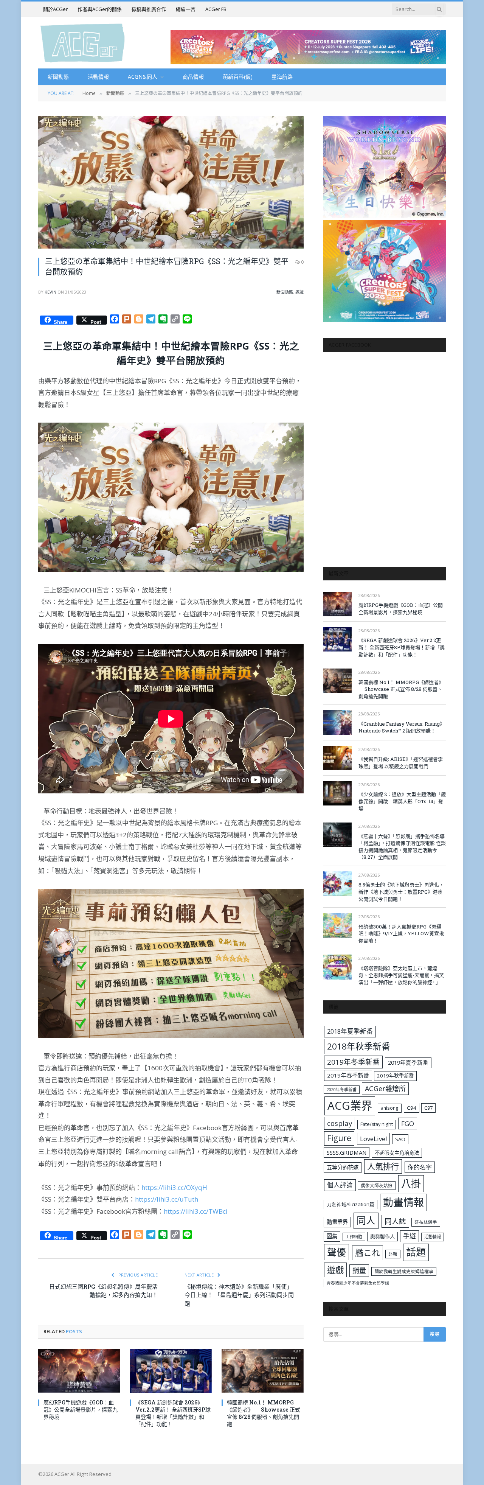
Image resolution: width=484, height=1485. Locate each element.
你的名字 (420, 1167)
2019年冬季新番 (353, 1062)
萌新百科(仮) (238, 76)
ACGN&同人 (142, 76)
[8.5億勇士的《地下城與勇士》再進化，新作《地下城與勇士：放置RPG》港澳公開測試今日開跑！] (337, 883)
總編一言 (185, 9)
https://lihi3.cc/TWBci (196, 1211)
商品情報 (193, 76)
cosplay (339, 1123)
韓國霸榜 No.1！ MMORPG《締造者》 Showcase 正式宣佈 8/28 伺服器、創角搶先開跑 (263, 1413)
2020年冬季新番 (342, 1089)
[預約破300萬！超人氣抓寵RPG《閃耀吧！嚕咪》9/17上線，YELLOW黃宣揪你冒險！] (337, 925)
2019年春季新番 (348, 1075)
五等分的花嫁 (342, 1167)
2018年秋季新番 (358, 1046)
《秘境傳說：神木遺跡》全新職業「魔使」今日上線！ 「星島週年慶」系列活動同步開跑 (239, 1295)
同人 (366, 1220)
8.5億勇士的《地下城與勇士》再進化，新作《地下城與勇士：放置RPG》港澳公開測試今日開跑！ (401, 891)
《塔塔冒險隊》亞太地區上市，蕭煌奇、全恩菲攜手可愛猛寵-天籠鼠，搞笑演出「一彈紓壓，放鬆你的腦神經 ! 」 (401, 975)
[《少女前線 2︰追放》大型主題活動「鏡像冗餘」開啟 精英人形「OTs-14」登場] (337, 793)
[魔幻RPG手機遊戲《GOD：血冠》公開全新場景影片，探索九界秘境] (79, 1371)
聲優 (336, 1252)
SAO (400, 1139)
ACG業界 (349, 1105)
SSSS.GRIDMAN (346, 1152)
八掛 (411, 1183)
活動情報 (98, 76)
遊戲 (299, 292)
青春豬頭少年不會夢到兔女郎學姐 (358, 1283)
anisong (390, 1108)
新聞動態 (58, 76)
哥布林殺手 (425, 1222)
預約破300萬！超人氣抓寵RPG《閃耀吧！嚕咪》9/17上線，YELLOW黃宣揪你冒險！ (401, 933)
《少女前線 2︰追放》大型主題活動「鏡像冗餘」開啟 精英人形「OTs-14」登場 (402, 801)
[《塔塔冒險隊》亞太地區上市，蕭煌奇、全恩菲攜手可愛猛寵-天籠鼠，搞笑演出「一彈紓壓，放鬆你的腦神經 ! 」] (337, 967)
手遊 (409, 1236)
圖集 (332, 1236)
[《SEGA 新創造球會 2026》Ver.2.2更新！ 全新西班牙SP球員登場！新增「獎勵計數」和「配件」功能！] (171, 1371)
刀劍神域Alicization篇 (350, 1204)
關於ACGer (55, 9)
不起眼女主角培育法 (397, 1152)
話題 (416, 1252)
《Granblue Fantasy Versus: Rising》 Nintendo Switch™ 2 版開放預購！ (401, 727)
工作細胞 (354, 1236)
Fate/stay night (376, 1124)
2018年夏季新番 (350, 1031)
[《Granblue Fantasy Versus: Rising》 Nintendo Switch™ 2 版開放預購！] (337, 722)
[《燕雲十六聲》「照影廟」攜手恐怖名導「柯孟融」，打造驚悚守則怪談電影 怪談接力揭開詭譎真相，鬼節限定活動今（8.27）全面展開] (337, 835)
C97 (428, 1107)
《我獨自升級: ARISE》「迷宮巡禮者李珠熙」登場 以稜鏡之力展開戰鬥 (400, 763)
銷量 (359, 1270)
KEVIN (50, 292)
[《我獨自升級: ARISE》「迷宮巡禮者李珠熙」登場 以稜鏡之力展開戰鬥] (337, 758)
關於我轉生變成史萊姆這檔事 (403, 1271)
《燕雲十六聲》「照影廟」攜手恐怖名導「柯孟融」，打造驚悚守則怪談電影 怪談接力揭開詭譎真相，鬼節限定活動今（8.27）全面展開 (402, 847)
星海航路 (282, 76)
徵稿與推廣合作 (149, 9)
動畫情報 (403, 1202)
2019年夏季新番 (408, 1062)
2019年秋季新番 (395, 1075)
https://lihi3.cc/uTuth (166, 1199)
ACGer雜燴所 (385, 1088)
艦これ (367, 1252)
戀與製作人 (382, 1236)
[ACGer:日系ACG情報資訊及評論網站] (82, 42)
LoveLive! (373, 1138)
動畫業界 (337, 1221)
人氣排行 (383, 1166)
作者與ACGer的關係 (100, 9)
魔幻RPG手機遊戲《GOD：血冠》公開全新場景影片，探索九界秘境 (80, 1409)
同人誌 (395, 1221)
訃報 (392, 1254)
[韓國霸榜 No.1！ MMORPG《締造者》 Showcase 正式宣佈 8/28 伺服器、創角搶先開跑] (263, 1371)
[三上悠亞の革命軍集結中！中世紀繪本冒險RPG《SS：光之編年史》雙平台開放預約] (171, 182)
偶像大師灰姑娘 (376, 1185)
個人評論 (340, 1184)
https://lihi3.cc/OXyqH (174, 1187)
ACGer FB (215, 9)
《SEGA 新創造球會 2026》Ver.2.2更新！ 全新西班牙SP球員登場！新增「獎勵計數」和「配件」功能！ (173, 1413)
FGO (407, 1123)
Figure (339, 1138)
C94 (411, 1107)
